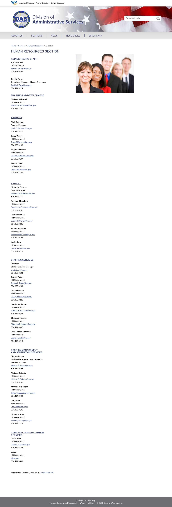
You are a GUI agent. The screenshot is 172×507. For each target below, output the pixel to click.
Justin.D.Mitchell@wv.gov (22, 221)
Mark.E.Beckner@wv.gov (21, 128)
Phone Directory (42, 3)
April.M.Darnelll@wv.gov (21, 68)
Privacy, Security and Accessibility (64, 503)
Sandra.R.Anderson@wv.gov (23, 310)
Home (13, 46)
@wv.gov (15, 458)
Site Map (91, 500)
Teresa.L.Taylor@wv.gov (21, 283)
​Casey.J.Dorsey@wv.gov (21, 297)
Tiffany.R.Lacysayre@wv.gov (23, 393)
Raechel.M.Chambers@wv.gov (24, 207)
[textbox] (142, 18)
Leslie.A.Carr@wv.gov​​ (20, 248)
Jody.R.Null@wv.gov (19, 407)
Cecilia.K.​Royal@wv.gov (21, 85)
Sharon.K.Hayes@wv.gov (22, 365)
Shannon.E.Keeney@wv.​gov (23, 324)
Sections (22, 46)
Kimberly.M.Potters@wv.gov (23, 193)
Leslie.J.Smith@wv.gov (21, 338)
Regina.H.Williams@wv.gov (22, 156)
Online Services (57, 3)
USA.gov (91, 503)
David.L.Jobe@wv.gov (20, 444)
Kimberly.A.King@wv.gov (21, 420)
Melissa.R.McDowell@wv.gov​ (23, 105)
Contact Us (81, 500)
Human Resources (36, 46)
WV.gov (83, 503)
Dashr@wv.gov (46, 472)
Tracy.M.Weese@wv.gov (21, 142)
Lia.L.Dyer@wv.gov (19, 270)
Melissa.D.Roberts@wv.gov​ (22, 379)
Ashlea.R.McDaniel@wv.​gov (23, 234)
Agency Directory (26, 3)
